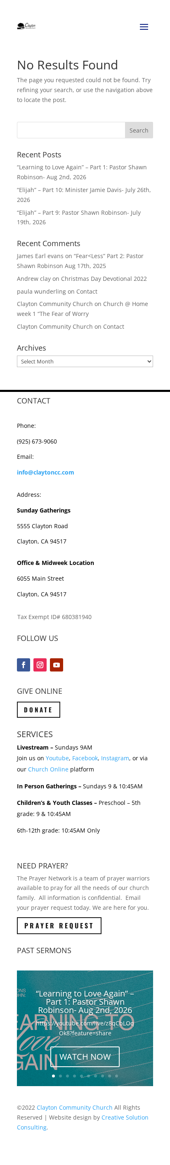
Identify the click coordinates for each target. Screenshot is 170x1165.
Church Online (48, 769)
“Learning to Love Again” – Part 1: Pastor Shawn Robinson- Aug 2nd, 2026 (85, 1002)
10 (116, 1076)
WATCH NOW (85, 1056)
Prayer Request (59, 925)
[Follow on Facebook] (23, 664)
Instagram (115, 758)
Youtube (57, 758)
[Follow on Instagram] (40, 664)
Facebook (85, 758)
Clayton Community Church (75, 1107)
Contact (86, 291)
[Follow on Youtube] (56, 664)
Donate (38, 709)
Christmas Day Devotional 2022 (104, 278)
